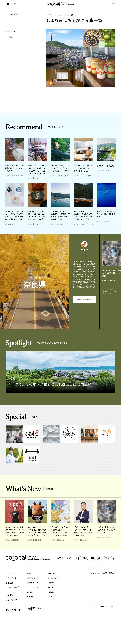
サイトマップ (11, 599)
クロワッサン (32, 587)
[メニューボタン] (114, 4)
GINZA (29, 591)
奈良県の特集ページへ (84, 299)
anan (29, 573)
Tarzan (51, 582)
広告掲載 (9, 582)
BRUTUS (31, 577)
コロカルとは (11, 573)
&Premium (53, 577)
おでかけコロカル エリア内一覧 (59, 15)
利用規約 (9, 595)
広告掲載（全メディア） (35, 608)
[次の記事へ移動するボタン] (113, 291)
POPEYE (51, 573)
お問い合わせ (11, 578)
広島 (10, 37)
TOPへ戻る (103, 606)
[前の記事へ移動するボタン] (106, 291)
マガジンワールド (14, 609)
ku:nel (51, 587)
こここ (51, 591)
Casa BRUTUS (33, 582)
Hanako (30, 596)
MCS (50, 596)
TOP (7, 14)
